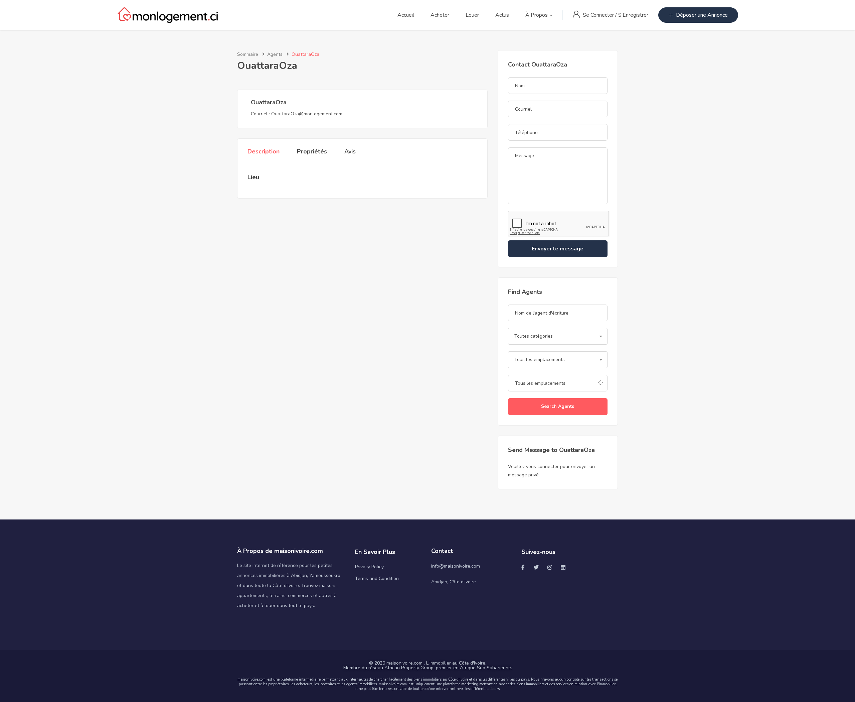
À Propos (537, 15)
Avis (350, 151)
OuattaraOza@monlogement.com (306, 114)
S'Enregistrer (633, 15)
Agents (275, 54)
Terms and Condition (377, 578)
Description (263, 151)
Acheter (440, 15)
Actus (502, 15)
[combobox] (558, 336)
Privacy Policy (369, 567)
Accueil (405, 15)
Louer (472, 15)
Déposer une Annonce (702, 15)
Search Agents (557, 406)
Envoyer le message (557, 248)
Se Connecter (599, 15)
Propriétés (312, 151)
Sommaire (247, 54)
